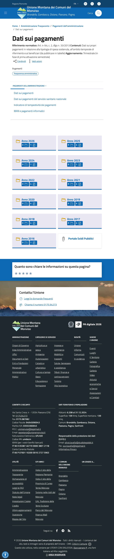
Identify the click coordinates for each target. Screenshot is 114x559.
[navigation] (5, 13)
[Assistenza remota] (90, 543)
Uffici (14, 354)
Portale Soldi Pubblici (81, 238)
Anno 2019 (73, 199)
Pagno (62, 489)
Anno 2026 (28, 141)
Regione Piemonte (19, 3)
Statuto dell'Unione (21, 492)
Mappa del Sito (19, 519)
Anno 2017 (73, 219)
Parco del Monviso (43, 510)
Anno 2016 (28, 238)
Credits (15, 505)
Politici (15, 376)
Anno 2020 (28, 199)
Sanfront (63, 498)
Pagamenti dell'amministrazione (68, 26)
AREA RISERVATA (57, 554)
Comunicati (79, 354)
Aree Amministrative (21, 350)
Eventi (93, 348)
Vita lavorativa (61, 385)
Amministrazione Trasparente (35, 26)
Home (15, 26)
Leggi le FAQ (18, 488)
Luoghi (93, 352)
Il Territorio (94, 357)
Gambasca (63, 480)
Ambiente (39, 354)
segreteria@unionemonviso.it (31, 432)
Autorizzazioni (41, 358)
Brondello (63, 476)
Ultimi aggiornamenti (22, 510)
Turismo (57, 381)
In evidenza (79, 358)
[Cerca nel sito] (98, 13)
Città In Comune (79, 543)
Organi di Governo (20, 345)
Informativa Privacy (68, 449)
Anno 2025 (73, 141)
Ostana (62, 493)
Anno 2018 (28, 219)
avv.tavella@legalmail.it (74, 446)
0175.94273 (21, 415)
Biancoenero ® (80, 547)
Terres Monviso (42, 488)
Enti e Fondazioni (20, 363)
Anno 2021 (73, 180)
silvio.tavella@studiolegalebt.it (79, 442)
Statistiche (17, 514)
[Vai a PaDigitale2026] (85, 324)
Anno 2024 (28, 160)
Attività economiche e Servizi (95, 384)
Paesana (63, 484)
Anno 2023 (73, 160)
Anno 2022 (28, 180)
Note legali (17, 496)
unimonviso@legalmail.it (29, 429)
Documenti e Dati (20, 358)
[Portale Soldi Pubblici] (63, 239)
